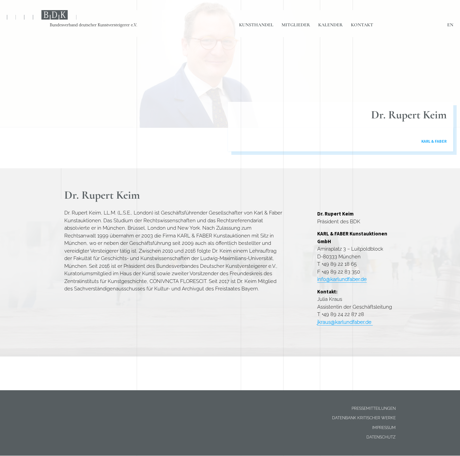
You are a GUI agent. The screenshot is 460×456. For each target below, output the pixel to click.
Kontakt (362, 25)
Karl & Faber (434, 141)
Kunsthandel (256, 25)
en (450, 25)
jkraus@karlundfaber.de (345, 322)
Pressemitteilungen (374, 408)
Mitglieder (296, 25)
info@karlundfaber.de (342, 279)
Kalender (330, 25)
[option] (230, 102)
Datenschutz (381, 437)
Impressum (384, 427)
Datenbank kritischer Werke (364, 418)
